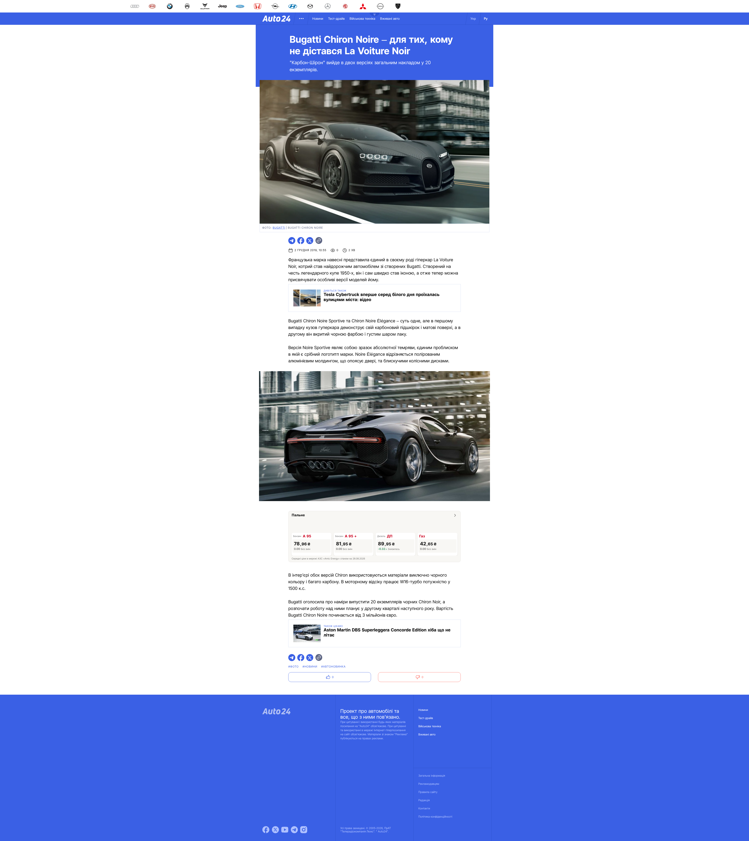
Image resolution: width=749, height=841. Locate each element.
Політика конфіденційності (435, 816)
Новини (317, 18)
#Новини (310, 666)
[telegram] (291, 240)
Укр (473, 18)
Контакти (424, 808)
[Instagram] (303, 829)
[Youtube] (284, 829)
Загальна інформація (431, 775)
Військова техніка (362, 18)
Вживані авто (390, 18)
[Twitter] (275, 829)
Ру (486, 18)
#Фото (293, 666)
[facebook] (300, 240)
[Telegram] (294, 829)
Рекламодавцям (428, 784)
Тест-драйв (336, 18)
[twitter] (309, 240)
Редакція (424, 800)
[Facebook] (265, 829)
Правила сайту (428, 792)
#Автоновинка (333, 666)
